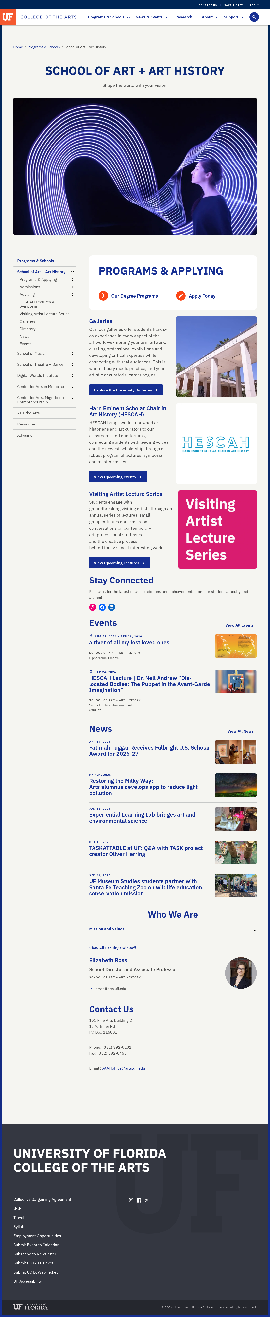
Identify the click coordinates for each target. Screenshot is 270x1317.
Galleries (27, 321)
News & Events (149, 17)
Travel (18, 1217)
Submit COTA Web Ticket (35, 1272)
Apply (254, 5)
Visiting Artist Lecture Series (45, 313)
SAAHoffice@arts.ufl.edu (123, 1068)
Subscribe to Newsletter (34, 1253)
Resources (26, 424)
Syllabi (19, 1226)
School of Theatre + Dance (40, 364)
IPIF (17, 1208)
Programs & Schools (106, 17)
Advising (27, 294)
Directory (28, 328)
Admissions (30, 286)
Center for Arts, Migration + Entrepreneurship (41, 400)
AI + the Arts (28, 413)
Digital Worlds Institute (37, 375)
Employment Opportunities (37, 1235)
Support (231, 17)
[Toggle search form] (254, 17)
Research (183, 17)
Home (18, 47)
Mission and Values (106, 929)
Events (26, 343)
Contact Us (208, 5)
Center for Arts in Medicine (40, 386)
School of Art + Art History (41, 271)
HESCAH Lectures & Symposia (37, 304)
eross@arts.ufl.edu (110, 988)
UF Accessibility (27, 1281)
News (24, 336)
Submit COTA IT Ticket (33, 1263)
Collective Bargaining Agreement (42, 1199)
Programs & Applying (38, 279)
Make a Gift (233, 5)
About (207, 17)
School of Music (31, 353)
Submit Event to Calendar (36, 1244)
